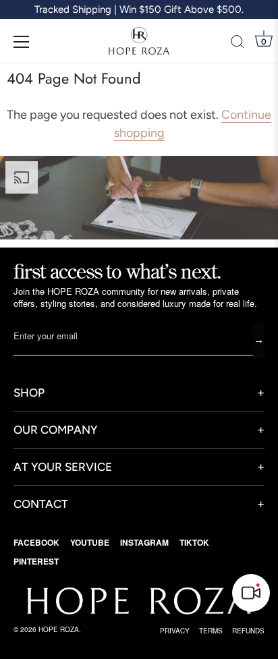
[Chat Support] (251, 593)
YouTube (89, 542)
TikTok (194, 542)
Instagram (144, 542)
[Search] (237, 44)
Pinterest (36, 561)
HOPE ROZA (58, 629)
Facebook (36, 542)
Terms (211, 630)
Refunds (248, 630)
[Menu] (21, 42)
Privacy (175, 630)
